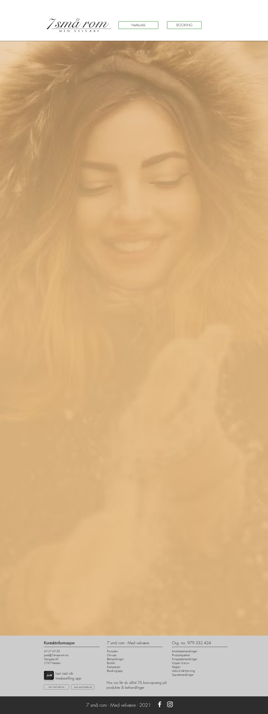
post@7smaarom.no (56, 655)
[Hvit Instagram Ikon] (170, 704)
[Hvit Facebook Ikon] (159, 704)
